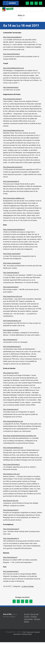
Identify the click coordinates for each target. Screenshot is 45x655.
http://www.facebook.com (12, 320)
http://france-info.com (10, 500)
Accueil (26, 614)
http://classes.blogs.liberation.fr (14, 229)
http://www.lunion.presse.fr (12, 99)
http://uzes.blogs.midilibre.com (13, 198)
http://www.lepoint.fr (10, 339)
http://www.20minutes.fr (11, 54)
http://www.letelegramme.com (13, 68)
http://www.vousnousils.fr (12, 253)
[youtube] (40, 3)
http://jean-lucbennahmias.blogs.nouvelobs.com (19, 435)
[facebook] (27, 3)
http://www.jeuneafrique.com (13, 447)
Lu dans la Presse (28, 586)
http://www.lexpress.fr (10, 409)
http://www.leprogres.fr (11, 529)
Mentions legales (27, 634)
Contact (27, 616)
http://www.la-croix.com (11, 474)
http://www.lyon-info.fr (11, 373)
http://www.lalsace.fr (10, 557)
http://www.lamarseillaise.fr (12, 37)
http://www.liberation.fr (11, 538)
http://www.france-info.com (12, 296)
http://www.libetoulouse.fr (12, 346)
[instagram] (36, 3)
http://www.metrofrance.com (13, 421)
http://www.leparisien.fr (11, 181)
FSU (24, 632)
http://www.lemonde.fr (11, 87)
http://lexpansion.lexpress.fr (12, 167)
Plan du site (34, 614)
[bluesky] (31, 3)
